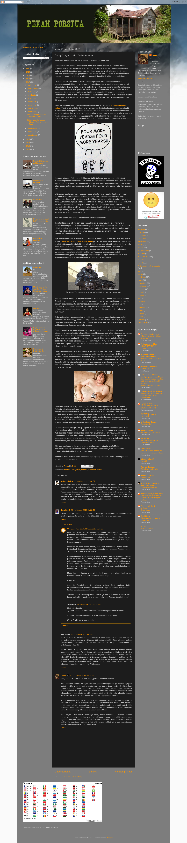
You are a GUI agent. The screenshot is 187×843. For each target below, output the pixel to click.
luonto (140, 248)
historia (141, 232)
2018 (28, 79)
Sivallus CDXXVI (147, 369)
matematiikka (143, 251)
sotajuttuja (76, 470)
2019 (28, 75)
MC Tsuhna (145, 438)
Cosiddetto (145, 516)
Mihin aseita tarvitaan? (38, 181)
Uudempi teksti (63, 771)
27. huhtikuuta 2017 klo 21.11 (85, 481)
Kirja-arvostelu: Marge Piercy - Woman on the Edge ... (37, 122)
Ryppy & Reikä (147, 404)
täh (139, 304)
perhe (140, 274)
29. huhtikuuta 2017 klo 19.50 (82, 675)
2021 (28, 69)
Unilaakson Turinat (149, 422)
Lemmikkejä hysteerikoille (38, 350)
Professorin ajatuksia (150, 334)
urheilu (140, 311)
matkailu (67, 470)
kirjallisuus (142, 241)
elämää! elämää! (147, 528)
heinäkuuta (32, 102)
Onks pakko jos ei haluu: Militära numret (37, 116)
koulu (140, 245)
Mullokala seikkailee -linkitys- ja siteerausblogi (152, 376)
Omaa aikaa (145, 510)
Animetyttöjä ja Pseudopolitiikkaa (148, 355)
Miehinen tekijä (147, 459)
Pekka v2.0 (37, 200)
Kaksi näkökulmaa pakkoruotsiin (40, 162)
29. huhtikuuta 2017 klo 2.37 (91, 529)
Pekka (63, 675)
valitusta (141, 320)
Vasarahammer (147, 430)
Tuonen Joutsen (148, 467)
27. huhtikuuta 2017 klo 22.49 (83, 510)
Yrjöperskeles (67, 481)
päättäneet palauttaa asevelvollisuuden (77, 241)
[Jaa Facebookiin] (90, 466)
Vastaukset (68, 524)
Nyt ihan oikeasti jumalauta (149, 266)
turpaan (141, 295)
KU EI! (143, 526)
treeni (140, 292)
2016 (28, 139)
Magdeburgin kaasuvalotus (150, 432)
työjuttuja (141, 301)
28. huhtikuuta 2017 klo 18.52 (82, 634)
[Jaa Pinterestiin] (92, 466)
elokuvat (141, 229)
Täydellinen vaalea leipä (149, 469)
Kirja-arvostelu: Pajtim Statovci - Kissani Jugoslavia (40, 330)
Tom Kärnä (65, 510)
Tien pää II (145, 461)
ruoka (140, 280)
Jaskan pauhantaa (149, 367)
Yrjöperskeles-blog (149, 344)
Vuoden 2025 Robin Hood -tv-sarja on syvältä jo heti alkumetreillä (151, 395)
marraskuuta (33, 88)
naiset (140, 263)
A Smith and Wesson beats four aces (150, 484)
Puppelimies (145, 477)
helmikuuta (32, 132)
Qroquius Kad (73, 529)
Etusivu (93, 771)
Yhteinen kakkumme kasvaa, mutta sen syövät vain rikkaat (152, 452)
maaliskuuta (33, 128)
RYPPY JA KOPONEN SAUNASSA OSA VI (149, 407)
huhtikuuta (32, 112)
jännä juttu (142, 238)
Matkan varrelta (147, 475)
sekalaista (142, 283)
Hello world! (145, 416)
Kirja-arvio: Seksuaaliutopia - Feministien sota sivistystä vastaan (151, 498)
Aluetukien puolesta (37, 239)
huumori (141, 235)
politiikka (141, 277)
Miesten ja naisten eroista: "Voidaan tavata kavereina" (40, 289)
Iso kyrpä (37, 267)
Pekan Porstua (25, 8)
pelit (139, 271)
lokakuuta (32, 92)
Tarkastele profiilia (145, 79)
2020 (28, 72)
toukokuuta (32, 108)
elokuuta (31, 98)
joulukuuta (32, 85)
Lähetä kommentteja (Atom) (71, 777)
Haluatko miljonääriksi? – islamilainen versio (150, 442)
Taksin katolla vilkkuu (149, 487)
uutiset (99, 470)
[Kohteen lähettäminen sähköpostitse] (82, 466)
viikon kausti (143, 323)
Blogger (110, 838)
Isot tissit (36, 308)
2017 (28, 82)
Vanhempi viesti (123, 771)
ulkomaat (92, 470)
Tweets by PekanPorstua (33, 47)
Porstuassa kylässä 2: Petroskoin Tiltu (41, 220)
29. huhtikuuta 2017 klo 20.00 (88, 605)
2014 (28, 146)
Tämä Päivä (146, 449)
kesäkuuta (32, 105)
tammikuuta (33, 135)
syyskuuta (32, 95)
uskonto (141, 314)
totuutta (84, 470)
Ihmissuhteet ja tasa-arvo (152, 494)
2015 (28, 142)
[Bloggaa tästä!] (85, 466)
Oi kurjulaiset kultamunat (152, 391)
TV (139, 298)
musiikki (141, 260)
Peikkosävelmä (146, 424)
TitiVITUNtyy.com (148, 414)
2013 (28, 149)
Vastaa (63, 503)
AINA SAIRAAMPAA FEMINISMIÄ (148, 347)
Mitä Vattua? (143, 257)
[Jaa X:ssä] (87, 466)
